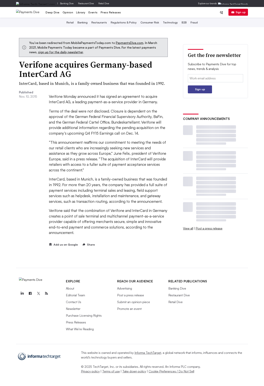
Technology (170, 22)
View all (188, 228)
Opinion (68, 12)
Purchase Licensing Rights (84, 315)
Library (80, 12)
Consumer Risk (150, 22)
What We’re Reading (80, 329)
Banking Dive (66, 3)
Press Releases (111, 12)
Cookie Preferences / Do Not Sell (171, 371)
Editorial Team (75, 295)
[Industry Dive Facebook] (30, 293)
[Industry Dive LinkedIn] (22, 293)
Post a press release (209, 228)
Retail (70, 22)
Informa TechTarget (148, 353)
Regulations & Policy (124, 22)
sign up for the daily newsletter (60, 52)
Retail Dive (103, 3)
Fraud (194, 22)
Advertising (124, 288)
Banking (82, 22)
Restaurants (99, 22)
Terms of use (111, 371)
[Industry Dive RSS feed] (46, 293)
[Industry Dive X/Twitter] (38, 293)
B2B (184, 22)
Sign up (241, 12)
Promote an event (129, 309)
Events (93, 12)
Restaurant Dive (86, 3)
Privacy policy (90, 371)
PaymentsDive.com (129, 43)
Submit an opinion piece (133, 302)
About (70, 288)
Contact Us (73, 302)
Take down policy (134, 371)
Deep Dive (53, 12)
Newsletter (73, 309)
